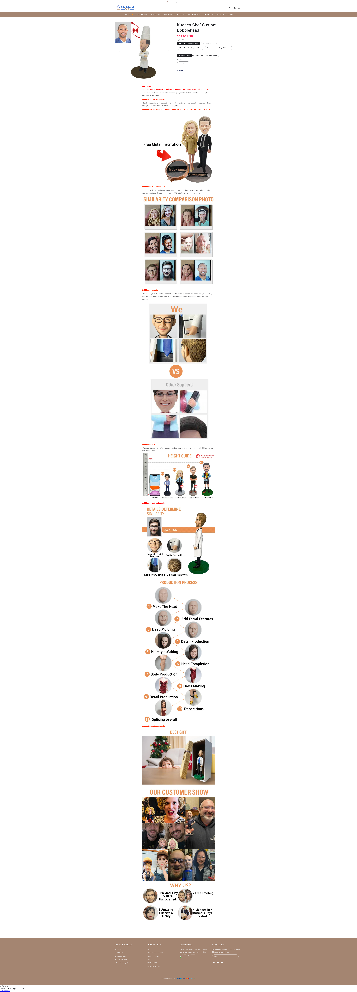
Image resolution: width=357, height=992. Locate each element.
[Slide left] (119, 51)
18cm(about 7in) (209, 43)
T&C (148, 959)
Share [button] (181, 70)
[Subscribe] (236, 956)
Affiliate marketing (153, 966)
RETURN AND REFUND (155, 953)
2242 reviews (5, 991)
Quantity (179, 60)
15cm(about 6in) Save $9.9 (188, 43)
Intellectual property (122, 963)
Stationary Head (184, 55)
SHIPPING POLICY (121, 956)
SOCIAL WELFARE (121, 959)
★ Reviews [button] (4, 986)
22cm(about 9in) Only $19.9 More (218, 48)
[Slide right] (168, 51)
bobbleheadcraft (171, 978)
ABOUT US (118, 949)
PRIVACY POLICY (153, 956)
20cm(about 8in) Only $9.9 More (190, 48)
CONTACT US (119, 953)
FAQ (148, 949)
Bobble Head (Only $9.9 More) (206, 55)
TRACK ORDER (152, 963)
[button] (230, 7)
